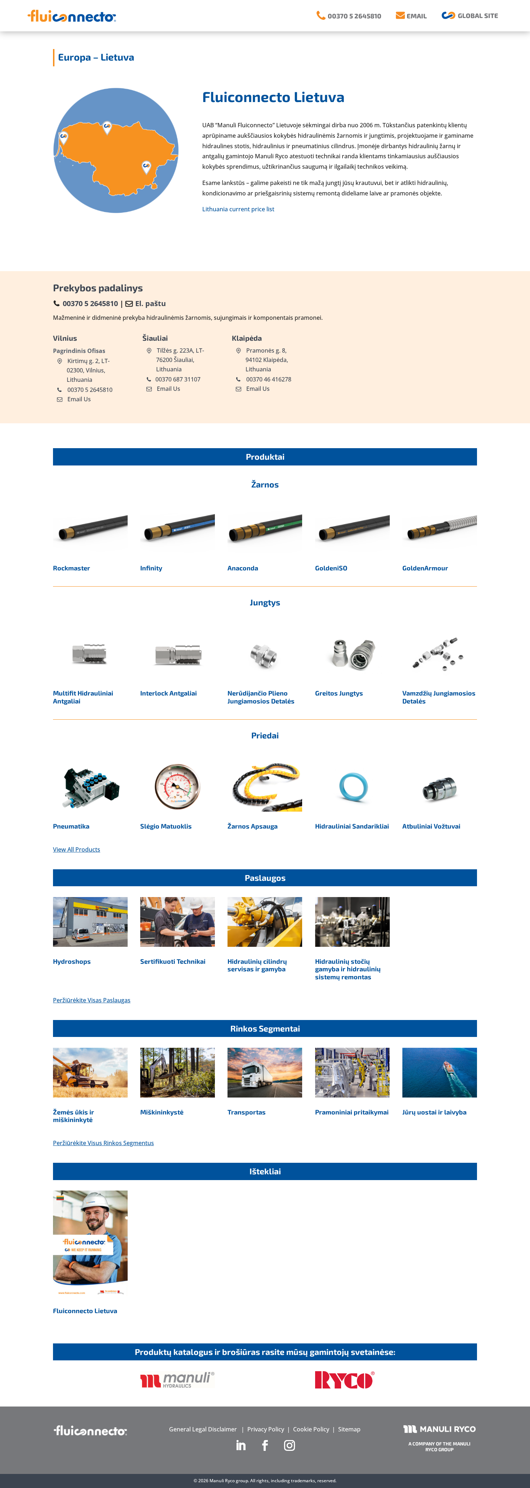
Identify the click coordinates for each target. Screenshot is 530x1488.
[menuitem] (349, 15)
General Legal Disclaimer (203, 1429)
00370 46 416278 (268, 379)
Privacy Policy (265, 1429)
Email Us (79, 399)
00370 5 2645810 (90, 303)
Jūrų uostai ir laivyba (434, 1112)
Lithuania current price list (238, 209)
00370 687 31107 (177, 379)
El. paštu (150, 303)
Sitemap (349, 1429)
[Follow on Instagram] (289, 1445)
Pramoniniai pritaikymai (352, 1112)
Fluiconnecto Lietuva (85, 1311)
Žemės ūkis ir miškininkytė (73, 1116)
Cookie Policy (311, 1429)
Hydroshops (72, 961)
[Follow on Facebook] (265, 1445)
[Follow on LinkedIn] (240, 1445)
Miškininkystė (162, 1112)
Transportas (247, 1112)
